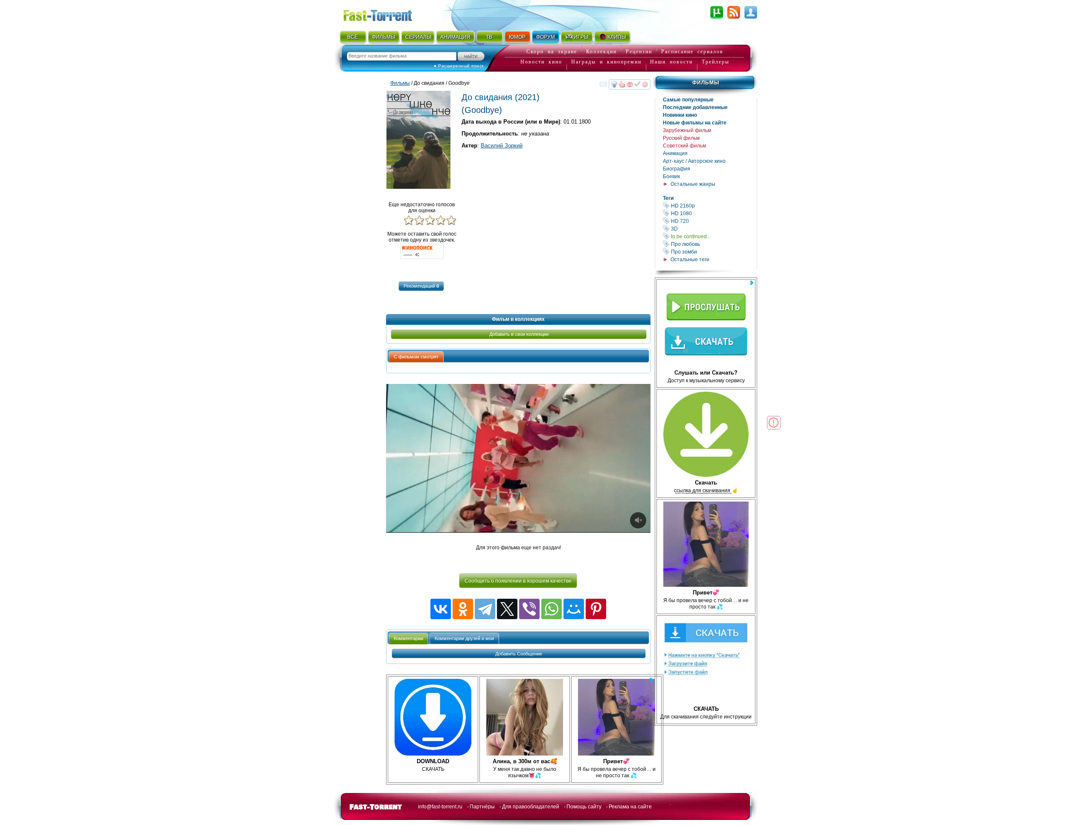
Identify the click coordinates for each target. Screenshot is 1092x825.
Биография (676, 169)
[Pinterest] (596, 609)
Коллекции (601, 52)
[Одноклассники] (463, 609)
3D (713, 228)
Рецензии (639, 52)
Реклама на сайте (630, 807)
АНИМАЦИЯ (455, 37)
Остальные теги (690, 259)
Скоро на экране (551, 52)
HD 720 (713, 221)
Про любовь (713, 244)
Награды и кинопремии (606, 62)
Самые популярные (688, 100)
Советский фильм (684, 146)
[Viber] (529, 609)
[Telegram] (485, 609)
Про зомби (713, 251)
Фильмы (706, 83)
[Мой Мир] (573, 609)
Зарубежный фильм (687, 130)
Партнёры (482, 807)
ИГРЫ (581, 37)
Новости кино (541, 62)
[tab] (416, 356)
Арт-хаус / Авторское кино (694, 161)
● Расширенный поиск (459, 65)
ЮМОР (517, 37)
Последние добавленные (695, 107)
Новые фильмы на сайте (694, 123)
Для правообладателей (530, 807)
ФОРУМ (545, 37)
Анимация (675, 153)
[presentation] (416, 357)
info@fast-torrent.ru (440, 807)
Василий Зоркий (502, 145)
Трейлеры (715, 62)
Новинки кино (680, 115)
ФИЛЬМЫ (383, 37)
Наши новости (671, 62)
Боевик (671, 176)
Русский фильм (681, 138)
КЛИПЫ (616, 37)
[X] (507, 609)
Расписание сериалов (692, 52)
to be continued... (713, 236)
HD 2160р (713, 205)
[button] (421, 286)
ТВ (489, 37)
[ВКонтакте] (440, 609)
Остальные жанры (693, 184)
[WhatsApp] (551, 609)
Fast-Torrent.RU (386, 14)
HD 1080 (713, 213)
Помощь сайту (583, 807)
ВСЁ (352, 37)
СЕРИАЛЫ (418, 37)
